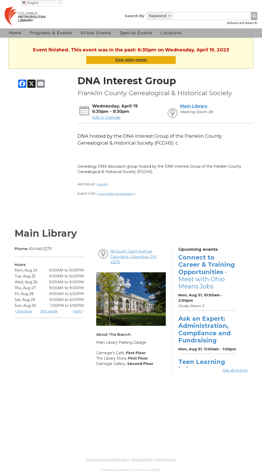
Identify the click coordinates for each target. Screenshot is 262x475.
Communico (165, 459)
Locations (171, 32)
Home (15, 32)
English (33, 3)
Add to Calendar (106, 117)
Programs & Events (51, 32)
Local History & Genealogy (116, 194)
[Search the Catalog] (254, 16)
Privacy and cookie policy (107, 459)
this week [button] (49, 311)
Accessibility (142, 459)
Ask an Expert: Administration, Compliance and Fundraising (204, 329)
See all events (235, 370)
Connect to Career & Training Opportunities (206, 272)
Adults (102, 184)
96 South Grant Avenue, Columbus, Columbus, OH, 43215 (133, 256)
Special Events (136, 32)
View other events (131, 60)
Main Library (194, 106)
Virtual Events (96, 32)
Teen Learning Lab (201, 365)
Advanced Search (242, 23)
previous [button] (24, 311)
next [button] (77, 311)
